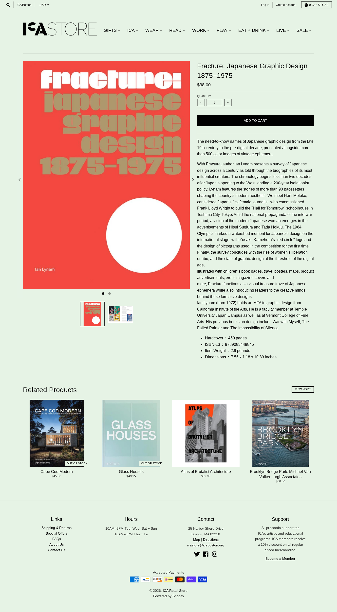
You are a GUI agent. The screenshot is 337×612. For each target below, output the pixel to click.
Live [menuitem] (281, 30)
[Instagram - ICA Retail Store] (215, 554)
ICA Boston (24, 5)
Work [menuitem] (199, 30)
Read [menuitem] (175, 30)
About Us (56, 544)
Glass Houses (131, 472)
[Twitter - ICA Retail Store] (197, 554)
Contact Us (56, 550)
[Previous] (20, 179)
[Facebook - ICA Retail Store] (206, 554)
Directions (211, 540)
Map (196, 540)
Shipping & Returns (56, 528)
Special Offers (57, 533)
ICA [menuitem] (131, 30)
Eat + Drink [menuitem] (252, 30)
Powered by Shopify (168, 596)
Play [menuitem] (222, 30)
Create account (286, 5)
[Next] (193, 179)
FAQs (56, 539)
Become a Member (280, 558)
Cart (319, 5)
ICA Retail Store (175, 591)
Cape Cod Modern (56, 472)
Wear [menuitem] (152, 30)
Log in (265, 5)
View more (303, 389)
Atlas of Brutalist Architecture (206, 472)
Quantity (204, 96)
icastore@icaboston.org (205, 545)
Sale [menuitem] (302, 30)
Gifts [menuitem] (110, 30)
